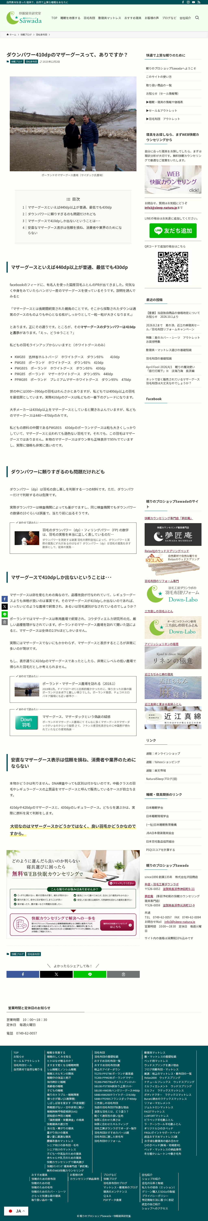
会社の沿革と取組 (152, 1183)
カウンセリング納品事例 (84, 1179)
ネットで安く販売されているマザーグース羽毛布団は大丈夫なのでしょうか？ (173, 381)
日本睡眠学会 (154, 807)
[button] (22, 974)
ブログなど (110, 1175)
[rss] (199, 2)
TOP (16, 1052)
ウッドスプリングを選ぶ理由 (161, 1065)
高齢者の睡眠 (55, 1086)
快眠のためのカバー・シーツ (48, 1191)
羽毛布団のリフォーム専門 (162, 581)
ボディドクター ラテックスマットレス (167, 1095)
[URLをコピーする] (123, 974)
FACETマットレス (154, 1111)
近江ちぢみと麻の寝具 (159, 674)
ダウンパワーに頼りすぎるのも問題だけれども (62, 213)
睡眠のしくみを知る (59, 1056)
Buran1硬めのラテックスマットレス (165, 1099)
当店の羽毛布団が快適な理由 (111, 1107)
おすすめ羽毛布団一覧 (107, 1061)
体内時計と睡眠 (56, 1082)
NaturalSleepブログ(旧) (161, 779)
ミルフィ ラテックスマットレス (164, 1090)
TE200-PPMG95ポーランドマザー (113, 1078)
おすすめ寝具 (39, 1175)
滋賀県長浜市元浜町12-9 (179, 905)
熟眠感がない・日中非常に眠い (65, 1107)
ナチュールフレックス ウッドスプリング (169, 1082)
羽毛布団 (99, 1052)
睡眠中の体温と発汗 (59, 1078)
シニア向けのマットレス (61, 1149)
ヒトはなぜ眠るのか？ (60, 1061)
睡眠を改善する (56, 1052)
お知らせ (19, 1056)
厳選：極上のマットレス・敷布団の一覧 (168, 1073)
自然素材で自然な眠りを (28, 1069)
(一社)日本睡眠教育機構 (161, 825)
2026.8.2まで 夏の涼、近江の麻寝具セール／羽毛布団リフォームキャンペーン (173, 327)
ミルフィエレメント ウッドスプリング (168, 1086)
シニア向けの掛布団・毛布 (63, 1145)
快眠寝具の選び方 (57, 1124)
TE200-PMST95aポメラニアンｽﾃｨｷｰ (115, 1082)
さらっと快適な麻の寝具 (46, 1196)
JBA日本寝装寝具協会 (160, 833)
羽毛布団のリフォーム (107, 1141)
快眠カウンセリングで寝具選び (65, 1162)
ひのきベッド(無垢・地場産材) (162, 1145)
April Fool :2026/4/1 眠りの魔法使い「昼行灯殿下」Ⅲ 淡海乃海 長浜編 (170, 369)
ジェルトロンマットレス (158, 1107)
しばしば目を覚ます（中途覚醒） (67, 1103)
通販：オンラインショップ (163, 753)
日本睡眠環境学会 (157, 816)
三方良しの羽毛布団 (106, 1103)
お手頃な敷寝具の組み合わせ (161, 1141)
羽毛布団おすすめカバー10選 (111, 1132)
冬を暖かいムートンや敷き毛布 (162, 1154)
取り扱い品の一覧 (42, 1200)
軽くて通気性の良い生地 (108, 1116)
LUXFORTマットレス (156, 1116)
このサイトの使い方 (159, 77)
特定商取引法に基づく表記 (158, 1200)
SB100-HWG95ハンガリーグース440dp (117, 1090)
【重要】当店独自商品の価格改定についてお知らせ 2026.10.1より (173, 315)
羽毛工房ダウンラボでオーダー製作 (115, 1128)
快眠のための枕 (40, 1183)
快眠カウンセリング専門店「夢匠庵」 (169, 518)
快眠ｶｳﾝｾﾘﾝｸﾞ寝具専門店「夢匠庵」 (68, 1166)
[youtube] (193, 2)
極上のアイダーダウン (107, 1069)
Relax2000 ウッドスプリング (162, 1078)
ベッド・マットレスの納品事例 (162, 1149)
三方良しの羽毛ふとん (159, 611)
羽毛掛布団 (31, 61)
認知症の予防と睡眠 (59, 1116)
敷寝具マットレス (154, 1052)
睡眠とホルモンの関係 (60, 1073)
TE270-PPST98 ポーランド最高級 (113, 1073)
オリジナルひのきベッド (158, 1128)
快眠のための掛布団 (43, 1179)
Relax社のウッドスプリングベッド (167, 551)
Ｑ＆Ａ (107, 1196)
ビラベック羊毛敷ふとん (158, 1120)
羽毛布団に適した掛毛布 (108, 1137)
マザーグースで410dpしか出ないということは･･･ (64, 220)
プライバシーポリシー (155, 1196)
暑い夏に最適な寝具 (59, 1137)
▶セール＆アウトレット (161, 110)
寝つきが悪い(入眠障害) (61, 1099)
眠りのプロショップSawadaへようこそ (171, 68)
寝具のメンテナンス (115, 1191)
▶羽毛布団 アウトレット (163, 119)
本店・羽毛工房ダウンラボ (162, 884)
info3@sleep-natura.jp (161, 208)
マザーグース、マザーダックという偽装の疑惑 (76, 716)
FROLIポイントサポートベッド (162, 1132)
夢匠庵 (149, 896)
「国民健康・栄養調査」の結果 (65, 1120)
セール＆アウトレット (27, 1061)
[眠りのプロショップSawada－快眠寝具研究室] (24, 18)
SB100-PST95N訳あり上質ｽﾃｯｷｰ (113, 1086)
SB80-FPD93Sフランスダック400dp (115, 1099)
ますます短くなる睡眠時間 (63, 1065)
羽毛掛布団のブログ (115, 1183)
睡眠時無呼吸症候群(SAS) (62, 1111)
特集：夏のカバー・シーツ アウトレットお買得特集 (173, 339)
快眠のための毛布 (42, 1187)
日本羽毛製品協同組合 (160, 841)
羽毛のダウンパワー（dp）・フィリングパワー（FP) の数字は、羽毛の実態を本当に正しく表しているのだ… (85, 532)
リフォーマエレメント (157, 1103)
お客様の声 (76, 1175)
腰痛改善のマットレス (60, 1141)
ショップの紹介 (151, 1179)
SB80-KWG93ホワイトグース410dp (115, 1095)
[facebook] (183, 2)
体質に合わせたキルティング (111, 1124)
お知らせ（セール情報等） (163, 93)
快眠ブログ (16, 61)
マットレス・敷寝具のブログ (120, 1187)
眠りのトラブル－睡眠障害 (63, 1095)
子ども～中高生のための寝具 (64, 1154)
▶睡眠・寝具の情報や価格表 (164, 102)
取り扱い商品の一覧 (159, 85)
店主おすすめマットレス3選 (160, 1137)
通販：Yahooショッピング (163, 762)
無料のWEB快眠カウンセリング (65, 1170)
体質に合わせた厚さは (107, 1120)
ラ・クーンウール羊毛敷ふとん (162, 1124)
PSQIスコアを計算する (160, 850)
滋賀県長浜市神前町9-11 (179, 889)
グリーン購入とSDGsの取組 (158, 1191)
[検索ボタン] (197, 17)
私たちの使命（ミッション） (159, 1187)
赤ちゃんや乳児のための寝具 (64, 1158)
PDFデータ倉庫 (112, 1200)
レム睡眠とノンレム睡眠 (61, 1069)
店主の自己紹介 (151, 1204)
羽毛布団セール (23, 1065)
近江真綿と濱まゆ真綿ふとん (163, 704)
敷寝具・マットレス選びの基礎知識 (169, 350)
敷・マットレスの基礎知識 (160, 1056)
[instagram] (188, 2)
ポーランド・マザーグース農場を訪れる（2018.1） (79, 683)
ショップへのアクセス (155, 1208)
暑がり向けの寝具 (57, 1132)
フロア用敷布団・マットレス (161, 1069)
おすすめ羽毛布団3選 (107, 1065)
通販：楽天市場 (156, 770)
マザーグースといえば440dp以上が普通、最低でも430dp (70, 207)
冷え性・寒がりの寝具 (60, 1128)
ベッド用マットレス (156, 1061)
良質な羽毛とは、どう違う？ (111, 1111)
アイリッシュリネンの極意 (162, 644)
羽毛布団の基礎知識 (159, 358)
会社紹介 (147, 1175)
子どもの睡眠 (55, 1090)
